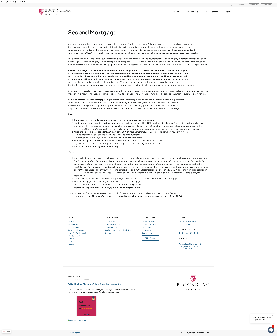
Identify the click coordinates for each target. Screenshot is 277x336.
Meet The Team (73, 227)
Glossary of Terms (148, 221)
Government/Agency (113, 224)
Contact (230, 12)
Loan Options (192, 12)
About (176, 12)
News (72, 238)
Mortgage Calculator (149, 224)
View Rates (254, 5)
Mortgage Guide (148, 230)
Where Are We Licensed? (77, 233)
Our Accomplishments (76, 230)
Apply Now (267, 5)
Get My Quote (147, 233)
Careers (71, 244)
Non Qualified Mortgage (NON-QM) (118, 230)
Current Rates (147, 227)
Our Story (71, 221)
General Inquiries (185, 224)
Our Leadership (73, 224)
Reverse (108, 233)
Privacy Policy (74, 333)
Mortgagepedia (212, 12)
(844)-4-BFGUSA (239, 5)
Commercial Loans (112, 227)
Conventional (110, 221)
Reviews (71, 241)
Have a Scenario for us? (187, 221)
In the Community (74, 236)
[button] (228, 5)
